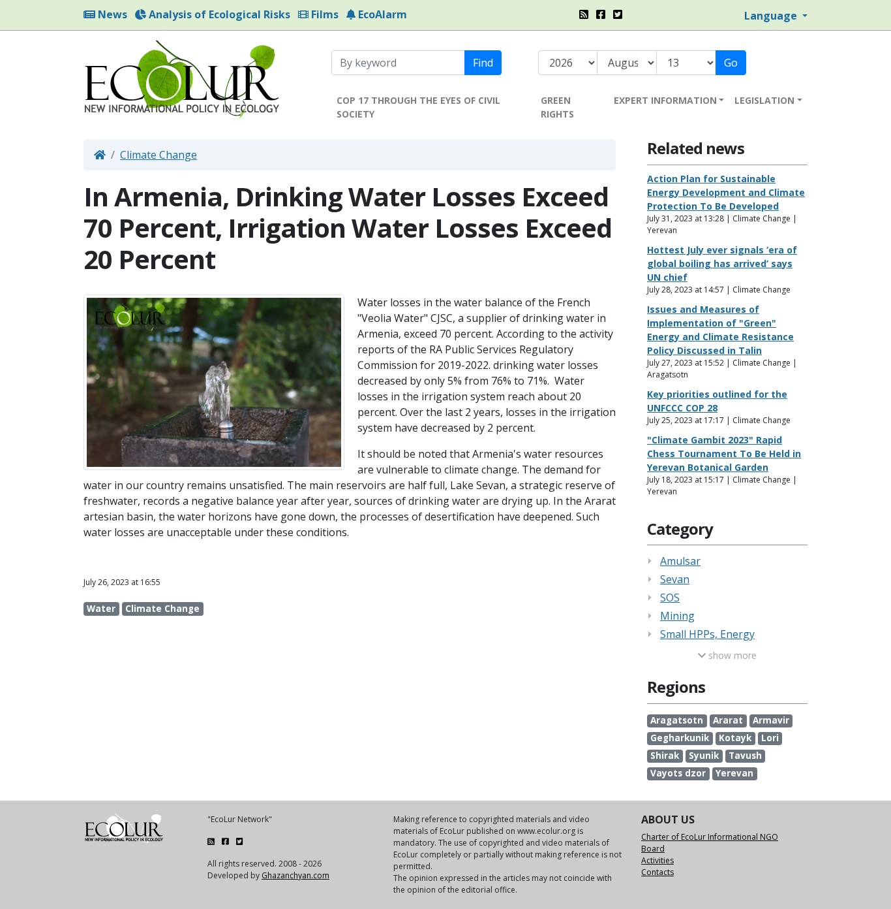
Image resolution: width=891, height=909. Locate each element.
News (111, 14)
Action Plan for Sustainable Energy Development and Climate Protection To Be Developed (726, 192)
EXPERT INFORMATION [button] (665, 100)
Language (772, 15)
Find (483, 63)
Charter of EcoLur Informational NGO (709, 836)
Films (324, 14)
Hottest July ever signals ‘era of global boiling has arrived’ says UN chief (722, 263)
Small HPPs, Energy (707, 634)
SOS (670, 597)
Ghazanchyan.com (295, 875)
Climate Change (158, 155)
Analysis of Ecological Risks (218, 14)
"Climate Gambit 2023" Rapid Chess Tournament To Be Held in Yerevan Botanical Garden (724, 453)
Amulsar (680, 561)
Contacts (657, 872)
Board (653, 848)
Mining (677, 616)
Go (731, 63)
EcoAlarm (381, 14)
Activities (657, 860)
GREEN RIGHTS (557, 107)
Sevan (674, 579)
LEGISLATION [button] (764, 100)
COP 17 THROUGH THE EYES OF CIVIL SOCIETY (418, 107)
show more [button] (731, 655)
